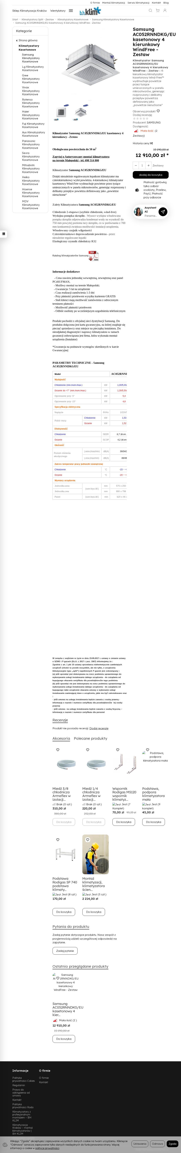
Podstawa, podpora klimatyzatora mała (153, 794)
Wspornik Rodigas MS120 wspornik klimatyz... (124, 794)
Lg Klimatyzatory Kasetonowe (33, 68)
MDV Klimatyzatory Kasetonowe (31, 205)
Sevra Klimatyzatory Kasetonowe (31, 156)
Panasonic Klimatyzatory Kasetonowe (31, 144)
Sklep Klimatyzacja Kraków (29, 10)
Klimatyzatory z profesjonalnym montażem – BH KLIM (21, 1116)
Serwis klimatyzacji (138, 2)
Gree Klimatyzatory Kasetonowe (31, 79)
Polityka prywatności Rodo (22, 1106)
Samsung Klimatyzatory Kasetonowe (31, 58)
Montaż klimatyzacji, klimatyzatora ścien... (93, 884)
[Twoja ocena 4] (143, 119)
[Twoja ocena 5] (147, 119)
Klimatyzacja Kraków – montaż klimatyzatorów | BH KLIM (22, 1129)
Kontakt (156, 2)
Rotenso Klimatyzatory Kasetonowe (31, 103)
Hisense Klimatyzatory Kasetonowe (31, 193)
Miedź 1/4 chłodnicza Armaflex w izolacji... (91, 794)
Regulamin (18, 1085)
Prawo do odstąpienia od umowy (21, 1092)
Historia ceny (141, 143)
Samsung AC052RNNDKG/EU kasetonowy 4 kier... (67, 1009)
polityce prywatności (47, 1148)
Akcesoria (61, 738)
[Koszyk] (157, 11)
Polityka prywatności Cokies (23, 1079)
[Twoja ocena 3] (140, 119)
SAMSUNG (154, 122)
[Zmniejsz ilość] (148, 165)
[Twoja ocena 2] (137, 119)
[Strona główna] (90, 11)
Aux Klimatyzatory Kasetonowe (33, 134)
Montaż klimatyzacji (113, 2)
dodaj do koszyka (150, 175)
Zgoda (172, 1143)
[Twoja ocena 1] (134, 119)
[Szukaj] (150, 11)
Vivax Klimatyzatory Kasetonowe (31, 91)
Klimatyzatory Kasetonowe (29, 47)
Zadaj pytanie (65, 951)
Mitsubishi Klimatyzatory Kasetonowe (31, 168)
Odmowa (157, 1143)
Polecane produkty (90, 738)
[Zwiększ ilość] (136, 165)
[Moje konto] (165, 11)
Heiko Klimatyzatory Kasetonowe (31, 180)
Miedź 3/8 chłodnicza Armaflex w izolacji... (61, 794)
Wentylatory (57, 10)
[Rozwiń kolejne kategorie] (71, 10)
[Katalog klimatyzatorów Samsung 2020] (93, 255)
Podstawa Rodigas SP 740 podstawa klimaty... (64, 884)
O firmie (95, 2)
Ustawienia (139, 1143)
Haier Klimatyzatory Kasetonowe (31, 115)
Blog (166, 2)
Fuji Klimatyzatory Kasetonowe (33, 125)
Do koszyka (123, 822)
